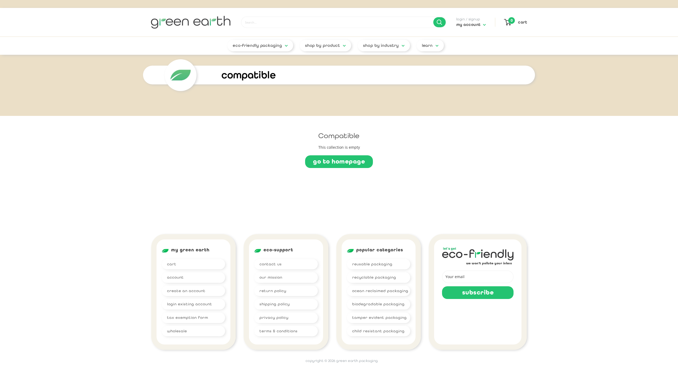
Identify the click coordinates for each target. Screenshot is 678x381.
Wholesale (177, 331)
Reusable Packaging (372, 264)
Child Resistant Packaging (378, 331)
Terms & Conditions (279, 331)
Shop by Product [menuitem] (322, 45)
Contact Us (271, 264)
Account (175, 277)
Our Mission (271, 277)
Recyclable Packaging (374, 277)
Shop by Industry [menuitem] (381, 45)
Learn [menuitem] (427, 45)
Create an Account (186, 291)
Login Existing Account (189, 304)
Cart (171, 264)
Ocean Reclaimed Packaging (380, 291)
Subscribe (478, 292)
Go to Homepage (339, 161)
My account (469, 24)
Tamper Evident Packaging (379, 317)
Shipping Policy (275, 304)
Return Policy (273, 291)
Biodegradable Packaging (378, 304)
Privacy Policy (274, 317)
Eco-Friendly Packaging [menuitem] (257, 45)
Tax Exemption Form (187, 317)
